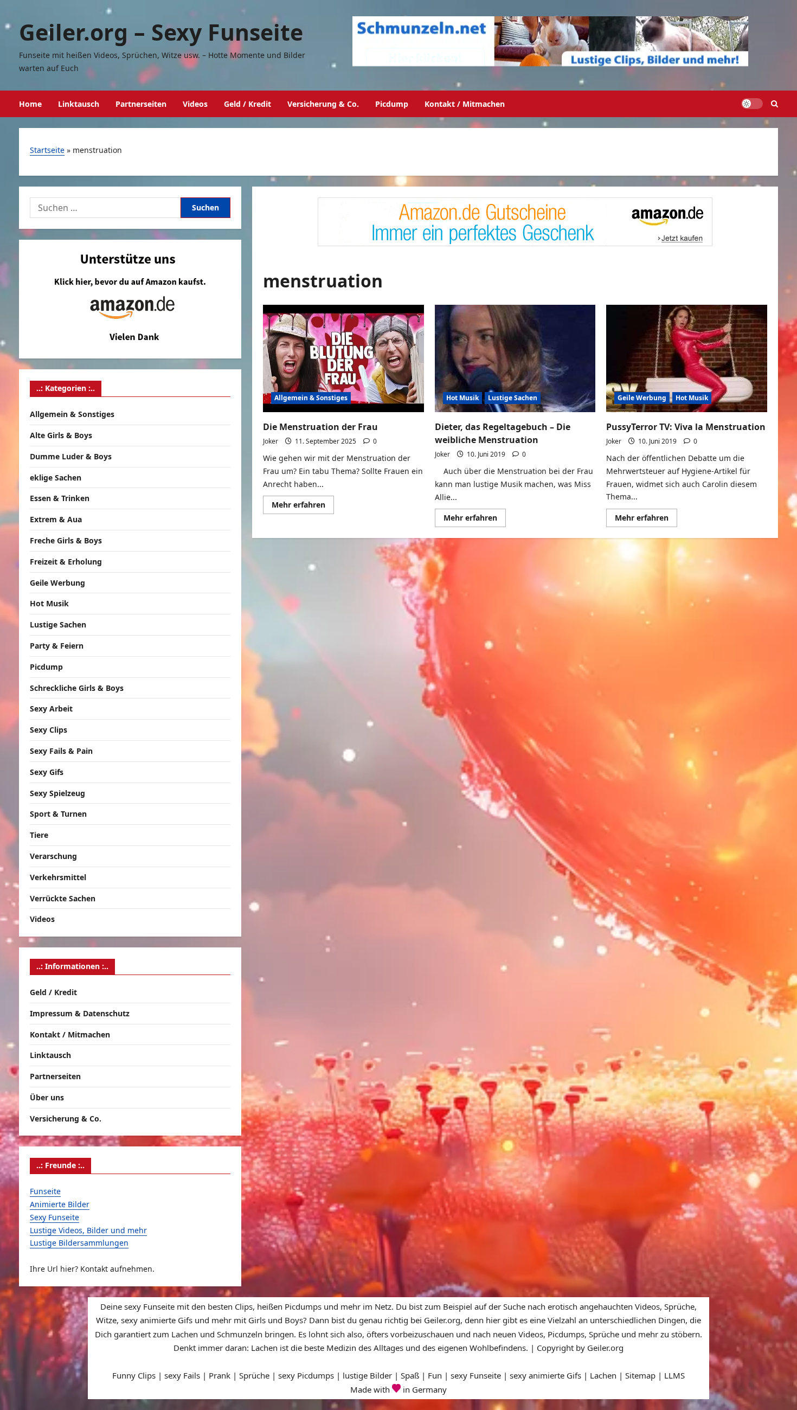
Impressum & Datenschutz (80, 1013)
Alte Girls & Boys (61, 435)
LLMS (674, 1375)
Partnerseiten (140, 104)
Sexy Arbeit (51, 708)
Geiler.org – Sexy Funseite (161, 32)
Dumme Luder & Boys (71, 456)
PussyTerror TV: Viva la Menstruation (686, 427)
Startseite (47, 150)
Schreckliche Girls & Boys (77, 688)
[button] (774, 103)
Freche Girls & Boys (66, 540)
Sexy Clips (48, 730)
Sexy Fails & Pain (61, 751)
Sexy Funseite (54, 1217)
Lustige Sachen (512, 397)
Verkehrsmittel (58, 877)
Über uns (47, 1097)
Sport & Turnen (58, 814)
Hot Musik (462, 397)
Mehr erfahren (303, 506)
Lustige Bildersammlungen (79, 1243)
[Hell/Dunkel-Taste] (752, 103)
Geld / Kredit (247, 104)
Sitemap (640, 1375)
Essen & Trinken (59, 498)
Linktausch (78, 104)
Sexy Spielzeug (57, 793)
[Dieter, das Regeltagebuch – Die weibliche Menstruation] (515, 358)
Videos (195, 104)
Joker (270, 441)
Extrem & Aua (56, 519)
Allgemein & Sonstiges (311, 397)
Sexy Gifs (46, 772)
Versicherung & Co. (323, 104)
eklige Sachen (55, 477)
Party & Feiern (56, 645)
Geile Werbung (642, 397)
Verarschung (53, 856)
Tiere (39, 835)
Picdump (391, 104)
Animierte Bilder (59, 1204)
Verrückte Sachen (62, 898)
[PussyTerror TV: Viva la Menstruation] (686, 358)
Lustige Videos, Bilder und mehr (88, 1230)
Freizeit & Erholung (66, 561)
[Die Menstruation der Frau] (343, 358)
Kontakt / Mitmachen (465, 104)
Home (30, 104)
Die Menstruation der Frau (320, 427)
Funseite (45, 1191)
